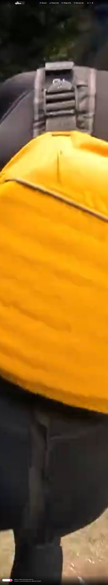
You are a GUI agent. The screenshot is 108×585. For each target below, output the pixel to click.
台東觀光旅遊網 (20, 3)
